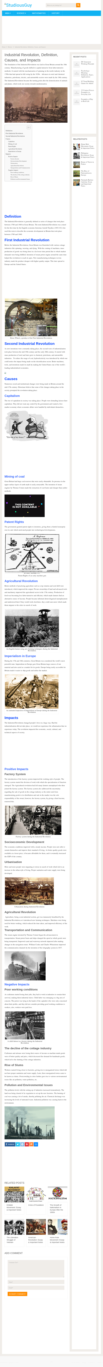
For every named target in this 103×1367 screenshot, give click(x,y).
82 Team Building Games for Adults (87, 82)
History (56, 13)
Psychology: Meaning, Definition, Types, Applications (87, 74)
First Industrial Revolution (14, 133)
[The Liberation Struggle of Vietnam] (14, 1227)
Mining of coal (12, 144)
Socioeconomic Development (19, 161)
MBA (7, 13)
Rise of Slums (14, 177)
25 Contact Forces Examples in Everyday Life (87, 92)
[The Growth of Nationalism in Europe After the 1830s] (57, 1194)
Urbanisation (14, 163)
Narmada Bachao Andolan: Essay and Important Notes (87, 183)
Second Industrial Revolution (15, 136)
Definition (9, 131)
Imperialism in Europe (14, 151)
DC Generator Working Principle (87, 63)
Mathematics (38, 13)
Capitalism (11, 141)
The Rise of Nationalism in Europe (86, 173)
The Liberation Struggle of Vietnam (12, 1239)
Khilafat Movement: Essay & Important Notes (14, 1207)
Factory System (15, 159)
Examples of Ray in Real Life (87, 100)
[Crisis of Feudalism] (36, 1194)
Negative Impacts (13, 170)
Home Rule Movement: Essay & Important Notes (57, 1239)
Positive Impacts (13, 156)
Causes (8, 139)
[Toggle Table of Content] (27, 127)
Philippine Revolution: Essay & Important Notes (87, 155)
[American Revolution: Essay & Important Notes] (36, 1227)
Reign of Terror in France (87, 163)
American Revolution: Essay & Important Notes (35, 1239)
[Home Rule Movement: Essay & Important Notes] (57, 1227)
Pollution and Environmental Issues (20, 179)
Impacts (8, 154)
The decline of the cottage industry (20, 175)
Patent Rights (12, 146)
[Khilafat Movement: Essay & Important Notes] (14, 1194)
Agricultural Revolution (15, 149)
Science (20, 13)
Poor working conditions (17, 172)
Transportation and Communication (20, 168)
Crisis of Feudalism (36, 1205)
